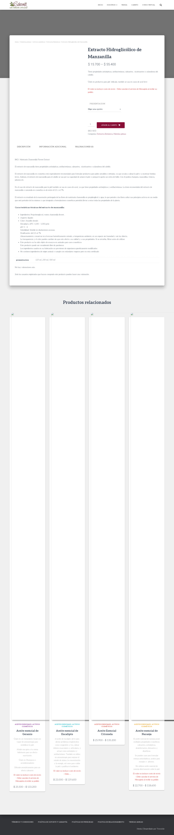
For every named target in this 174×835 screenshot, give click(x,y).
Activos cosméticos (38, 42)
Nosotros (111, 5)
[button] (116, 5)
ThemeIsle (160, 829)
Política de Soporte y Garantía (52, 822)
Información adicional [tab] (52, 147)
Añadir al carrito (109, 125)
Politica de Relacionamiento (111, 822)
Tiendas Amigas (136, 822)
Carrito (134, 5)
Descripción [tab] (23, 147)
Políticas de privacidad (82, 822)
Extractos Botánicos (53, 42)
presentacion (97, 104)
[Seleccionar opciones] (39, 786)
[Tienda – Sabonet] (18, 4)
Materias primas (25, 42)
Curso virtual (148, 5)
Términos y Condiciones (22, 822)
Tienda (124, 5)
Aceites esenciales (23, 724)
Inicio (100, 5)
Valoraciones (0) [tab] (84, 147)
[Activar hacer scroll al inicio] (168, 829)
